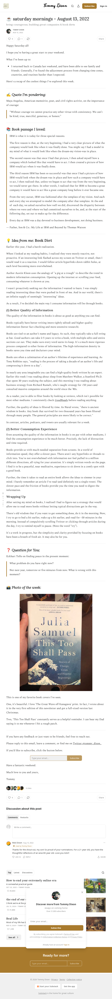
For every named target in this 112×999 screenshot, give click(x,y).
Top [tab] (9, 872)
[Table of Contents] (3, 499)
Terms (62, 979)
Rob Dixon (17, 842)
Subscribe (89, 6)
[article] (56, 886)
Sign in (103, 6)
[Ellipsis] (104, 842)
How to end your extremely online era (31, 880)
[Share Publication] (78, 6)
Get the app (69, 986)
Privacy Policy (76, 937)
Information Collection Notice (55, 937)
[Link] (2, 94)
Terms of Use (69, 934)
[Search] (72, 6)
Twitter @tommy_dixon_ (87, 743)
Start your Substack (48, 986)
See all (11, 937)
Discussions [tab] (27, 872)
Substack (42, 993)
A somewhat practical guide (19, 884)
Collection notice (74, 979)
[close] (82, 892)
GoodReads (61, 400)
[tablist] (18, 817)
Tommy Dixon (18, 30)
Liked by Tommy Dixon (23, 846)
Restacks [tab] (24, 817)
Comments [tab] (13, 817)
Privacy (54, 979)
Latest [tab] (16, 872)
